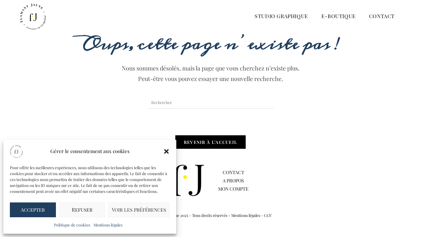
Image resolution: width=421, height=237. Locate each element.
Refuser (82, 209)
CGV (268, 215)
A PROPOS (233, 180)
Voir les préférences (139, 209)
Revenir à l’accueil (210, 142)
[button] (166, 151)
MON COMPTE (233, 189)
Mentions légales (107, 224)
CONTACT (233, 172)
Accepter (33, 209)
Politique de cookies (72, 224)
